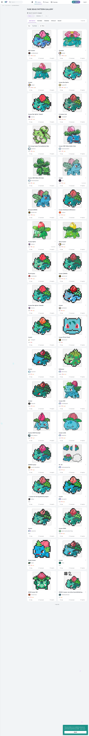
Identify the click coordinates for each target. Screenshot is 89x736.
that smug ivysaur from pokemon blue (38, 146)
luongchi (33, 339)
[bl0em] (29, 499)
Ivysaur (30, 82)
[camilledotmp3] (29, 53)
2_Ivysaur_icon (63, 114)
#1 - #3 (60, 464)
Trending (46, 20)
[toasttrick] (60, 435)
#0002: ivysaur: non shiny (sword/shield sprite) (71, 592)
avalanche (33, 531)
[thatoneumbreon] (60, 595)
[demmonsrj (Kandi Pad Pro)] (60, 372)
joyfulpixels (64, 308)
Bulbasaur (61, 369)
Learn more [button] (82, 728)
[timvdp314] (60, 499)
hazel (32, 562)
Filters (43, 25)
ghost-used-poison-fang (67, 531)
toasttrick (64, 435)
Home (32, 2)
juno (63, 180)
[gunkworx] (29, 149)
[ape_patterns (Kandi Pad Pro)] (29, 435)
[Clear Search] (27, 13)
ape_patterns (34, 435)
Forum (46, 2)
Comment (42, 58)
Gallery (39, 2)
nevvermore (34, 594)
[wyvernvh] (29, 372)
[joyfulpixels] (60, 308)
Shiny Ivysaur (62, 241)
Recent (59, 20)
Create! (76, 2)
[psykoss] (60, 212)
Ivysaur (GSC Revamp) (34, 433)
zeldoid (63, 53)
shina (63, 562)
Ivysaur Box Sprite (64, 82)
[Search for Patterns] (10, 2)
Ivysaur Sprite (32, 241)
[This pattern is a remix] (28, 496)
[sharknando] (29, 276)
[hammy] (29, 117)
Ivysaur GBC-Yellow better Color (67, 146)
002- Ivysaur (31, 50)
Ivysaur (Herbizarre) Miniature (67, 210)
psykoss (63, 212)
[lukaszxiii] (29, 403)
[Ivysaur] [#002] (32, 210)
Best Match (32, 20)
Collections (39, 16)
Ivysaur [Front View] (64, 337)
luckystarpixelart (65, 148)
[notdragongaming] (60, 467)
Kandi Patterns (8, 5)
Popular (53, 20)
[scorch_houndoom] (29, 467)
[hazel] (29, 563)
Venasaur (61, 50)
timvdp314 (64, 499)
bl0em (32, 499)
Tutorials (55, 2)
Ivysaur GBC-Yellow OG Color (36, 178)
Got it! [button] (75, 732)
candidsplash (65, 403)
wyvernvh (33, 371)
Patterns (30, 16)
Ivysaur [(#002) (63, 273)
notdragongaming (66, 467)
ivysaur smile (62, 433)
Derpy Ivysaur (32, 560)
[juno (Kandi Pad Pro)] (60, 180)
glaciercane (34, 212)
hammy (33, 116)
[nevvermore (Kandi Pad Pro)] (29, 595)
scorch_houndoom (35, 467)
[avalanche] (29, 531)
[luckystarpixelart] (60, 149)
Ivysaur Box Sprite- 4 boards (35, 305)
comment (84, 183)
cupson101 (64, 85)
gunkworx (33, 148)
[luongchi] (29, 340)
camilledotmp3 (34, 53)
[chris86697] (60, 117)
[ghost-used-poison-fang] (60, 531)
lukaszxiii (33, 403)
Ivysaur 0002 (62, 528)
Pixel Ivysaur (31, 273)
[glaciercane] (29, 212)
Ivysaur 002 (62, 401)
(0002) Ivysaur (32, 464)
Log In (85, 2)
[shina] (60, 563)
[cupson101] (60, 85)
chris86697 (64, 116)
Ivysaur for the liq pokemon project (39, 496)
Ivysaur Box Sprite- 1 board (35, 114)
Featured (39, 20)
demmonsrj (64, 371)
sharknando (34, 276)
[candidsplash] (60, 403)
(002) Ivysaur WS (32, 592)
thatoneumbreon (65, 594)
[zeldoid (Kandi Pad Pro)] (60, 53)
